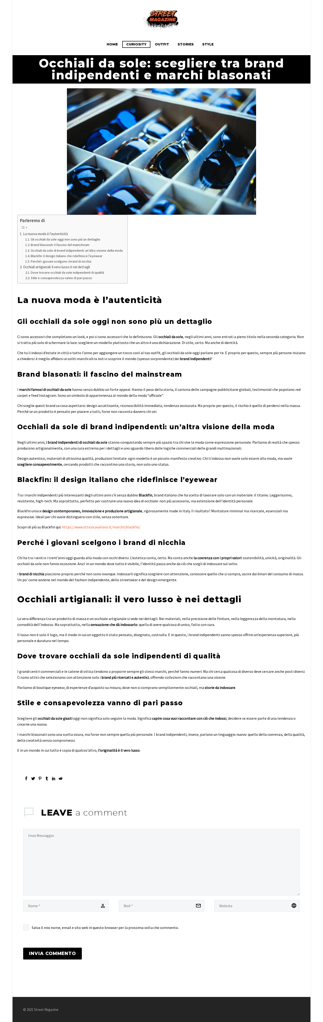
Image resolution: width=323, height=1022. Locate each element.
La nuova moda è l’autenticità (45, 234)
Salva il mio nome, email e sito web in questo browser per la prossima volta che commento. (105, 927)
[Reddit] (60, 778)
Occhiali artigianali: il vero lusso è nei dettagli (56, 267)
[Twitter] (33, 778)
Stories (186, 44)
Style (208, 44)
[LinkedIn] (54, 778)
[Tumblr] (47, 778)
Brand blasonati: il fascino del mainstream (60, 245)
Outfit (162, 44)
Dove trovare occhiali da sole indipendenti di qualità (67, 272)
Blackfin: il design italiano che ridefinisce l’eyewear (66, 256)
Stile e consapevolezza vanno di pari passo (61, 278)
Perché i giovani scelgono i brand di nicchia (61, 261)
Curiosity (136, 44)
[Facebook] (26, 778)
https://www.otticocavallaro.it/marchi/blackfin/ (101, 527)
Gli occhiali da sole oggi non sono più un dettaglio (65, 239)
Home (112, 44)
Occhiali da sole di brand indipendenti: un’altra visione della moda (77, 250)
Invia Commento (52, 953)
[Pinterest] (40, 778)
